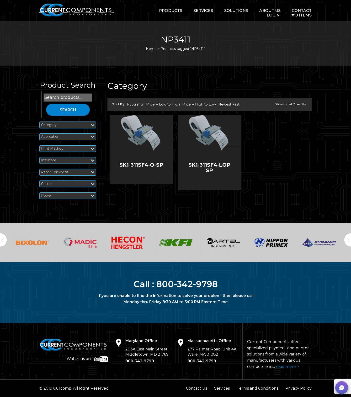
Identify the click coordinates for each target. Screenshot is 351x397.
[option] (32, 242)
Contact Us (196, 388)
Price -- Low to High (163, 104)
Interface (48, 160)
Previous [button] (3, 240)
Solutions (236, 10)
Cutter (46, 184)
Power (46, 195)
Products (170, 10)
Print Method (52, 148)
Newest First (228, 104)
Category (49, 125)
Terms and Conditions (257, 388)
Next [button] (347, 240)
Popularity (135, 104)
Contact (302, 10)
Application (50, 136)
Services (203, 10)
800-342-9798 (187, 284)
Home (151, 49)
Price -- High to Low (199, 104)
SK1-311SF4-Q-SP (141, 165)
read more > (287, 366)
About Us (270, 10)
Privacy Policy (298, 388)
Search (68, 110)
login (273, 15)
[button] (342, 388)
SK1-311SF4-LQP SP (209, 167)
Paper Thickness (54, 172)
